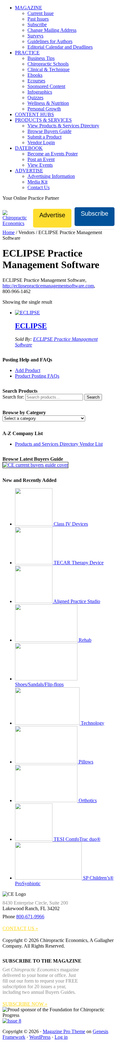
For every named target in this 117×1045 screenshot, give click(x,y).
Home (8, 232)
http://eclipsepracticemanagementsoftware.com (48, 285)
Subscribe (94, 213)
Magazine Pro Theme (64, 1031)
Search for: (13, 397)
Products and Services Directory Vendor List (59, 444)
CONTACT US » (20, 928)
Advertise (52, 215)
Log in (61, 1037)
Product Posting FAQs (37, 376)
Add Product (27, 370)
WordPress (40, 1037)
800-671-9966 (30, 916)
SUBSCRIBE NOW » (24, 1004)
